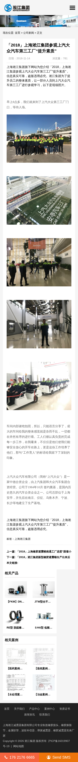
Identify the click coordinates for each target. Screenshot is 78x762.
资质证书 (64, 708)
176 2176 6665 (22, 757)
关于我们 (19, 708)
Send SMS (61, 757)
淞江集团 (30, 740)
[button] (72, 7)
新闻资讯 (29, 714)
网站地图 (18, 746)
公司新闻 (28, 32)
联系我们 (44, 714)
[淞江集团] (15, 7)
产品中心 (34, 708)
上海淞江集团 (22, 538)
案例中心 (49, 708)
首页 (17, 32)
